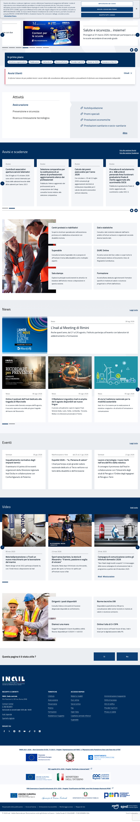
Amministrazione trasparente (115, 696)
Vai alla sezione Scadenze (129, 153)
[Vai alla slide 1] (5, 47)
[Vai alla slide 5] (32, 47)
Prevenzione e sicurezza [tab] (26, 111)
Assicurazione (53, 700)
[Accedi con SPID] (129, 806)
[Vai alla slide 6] (39, 47)
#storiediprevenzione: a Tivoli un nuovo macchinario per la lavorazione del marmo (115, 559)
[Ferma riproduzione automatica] (136, 50)
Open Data (75, 711)
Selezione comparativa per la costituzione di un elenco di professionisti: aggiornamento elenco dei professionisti (18, 174)
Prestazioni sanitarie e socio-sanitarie (105, 126)
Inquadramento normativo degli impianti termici (20, 461)
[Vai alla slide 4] (25, 47)
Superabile (57, 250)
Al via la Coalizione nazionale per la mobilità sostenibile (114, 400)
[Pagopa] (115, 807)
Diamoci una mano (60, 624)
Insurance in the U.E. (109, 62)
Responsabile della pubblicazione (12, 807)
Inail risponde (7, 714)
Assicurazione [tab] (20, 105)
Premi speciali (92, 114)
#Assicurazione (62, 576)
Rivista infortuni (61, 62)
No (127, 656)
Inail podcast (47, 62)
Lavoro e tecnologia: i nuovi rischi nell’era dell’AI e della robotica (113, 461)
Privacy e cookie (110, 711)
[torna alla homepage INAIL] (13, 680)
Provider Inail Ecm (110, 708)
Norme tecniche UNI (106, 601)
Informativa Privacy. (10, 16)
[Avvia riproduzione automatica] (131, 50)
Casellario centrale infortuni (81, 715)
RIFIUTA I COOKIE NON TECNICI (107, 9)
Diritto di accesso (110, 700)
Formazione (102, 273)
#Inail (54, 576)
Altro (125, 133)
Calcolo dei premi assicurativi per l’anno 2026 (50, 172)
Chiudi (126, 73)
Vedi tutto (134, 507)
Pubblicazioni (34, 62)
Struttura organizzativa (17, 62)
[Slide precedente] (2, 35)
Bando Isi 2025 (93, 62)
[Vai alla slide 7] (46, 47)
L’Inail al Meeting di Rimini (70, 327)
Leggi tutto (134, 310)
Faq (72, 708)
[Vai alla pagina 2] (12, 208)
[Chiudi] (136, 8)
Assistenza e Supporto (56, 715)
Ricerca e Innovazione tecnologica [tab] (31, 118)
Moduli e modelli (77, 696)
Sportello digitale (8, 718)
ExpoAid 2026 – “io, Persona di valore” (69, 460)
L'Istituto (51, 696)
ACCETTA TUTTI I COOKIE (107, 15)
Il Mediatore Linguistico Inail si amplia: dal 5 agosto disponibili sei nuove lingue (69, 402)
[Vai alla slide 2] (12, 47)
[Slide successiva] (138, 35)
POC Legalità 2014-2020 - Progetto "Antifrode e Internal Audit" (69, 769)
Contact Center (7, 704)
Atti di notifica (109, 704)
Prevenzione (52, 704)
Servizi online (75, 704)
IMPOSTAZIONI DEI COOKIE (107, 4)
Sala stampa (57, 273)
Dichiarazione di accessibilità (48, 807)
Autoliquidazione (93, 108)
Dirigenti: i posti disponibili (64, 601)
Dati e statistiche (105, 227)
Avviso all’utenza (30, 807)
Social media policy (132, 813)
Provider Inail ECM (77, 62)
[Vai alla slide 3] (19, 47)
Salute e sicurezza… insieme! (83, 30)
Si (104, 656)
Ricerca (50, 708)
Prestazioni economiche (97, 120)
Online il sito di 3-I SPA (107, 624)
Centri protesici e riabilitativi (65, 227)
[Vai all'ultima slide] (2, 547)
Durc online (75, 700)
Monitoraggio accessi (66, 807)
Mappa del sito (80, 807)
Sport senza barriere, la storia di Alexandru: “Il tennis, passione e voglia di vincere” (23, 559)
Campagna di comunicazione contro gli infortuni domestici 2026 (70, 558)
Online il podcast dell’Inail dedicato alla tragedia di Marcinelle (24, 400)
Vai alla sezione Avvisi (128, 150)
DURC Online (103, 250)
